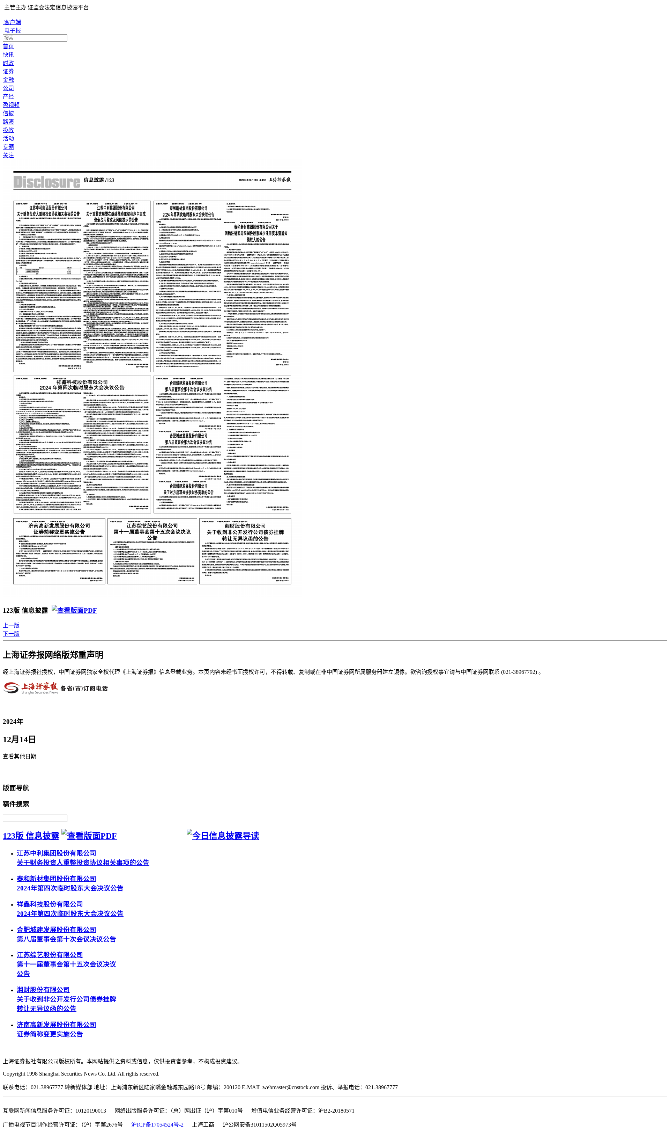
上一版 (11, 625)
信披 (8, 113)
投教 (8, 130)
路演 (8, 122)
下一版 (11, 634)
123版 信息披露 (31, 835)
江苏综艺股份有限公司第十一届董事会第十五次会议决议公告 (66, 964)
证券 (8, 71)
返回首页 (16, 772)
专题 (8, 147)
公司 (8, 88)
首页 (8, 46)
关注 (8, 155)
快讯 (8, 55)
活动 (8, 138)
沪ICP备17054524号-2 (157, 1125)
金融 (8, 80)
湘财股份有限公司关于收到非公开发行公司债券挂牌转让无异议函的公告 (66, 999)
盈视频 (11, 105)
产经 (8, 97)
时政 (8, 63)
